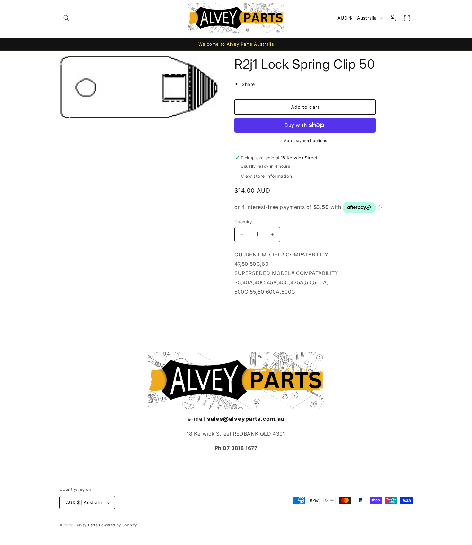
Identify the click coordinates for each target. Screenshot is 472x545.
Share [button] (248, 84)
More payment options (305, 140)
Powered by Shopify (118, 525)
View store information (266, 176)
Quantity (243, 221)
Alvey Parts (87, 525)
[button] (66, 18)
